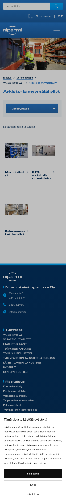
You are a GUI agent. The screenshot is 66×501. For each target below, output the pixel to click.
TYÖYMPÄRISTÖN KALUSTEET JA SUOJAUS (29, 358)
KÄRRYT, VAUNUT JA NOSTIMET (22, 363)
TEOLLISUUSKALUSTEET (17, 353)
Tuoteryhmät (19, 108)
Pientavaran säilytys (14, 391)
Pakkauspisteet (12, 405)
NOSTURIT (9, 367)
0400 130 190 (16, 305)
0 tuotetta (49, 16)
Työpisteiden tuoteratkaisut (18, 400)
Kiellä (33, 484)
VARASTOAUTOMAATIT (17, 339)
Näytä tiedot (33, 494)
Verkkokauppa (24, 77)
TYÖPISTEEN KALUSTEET (18, 349)
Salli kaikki (33, 473)
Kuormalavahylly (12, 386)
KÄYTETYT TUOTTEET (16, 372)
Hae (56, 6)
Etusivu (7, 77)
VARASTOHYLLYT (13, 83)
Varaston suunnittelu (15, 396)
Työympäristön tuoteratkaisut (20, 410)
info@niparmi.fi (17, 312)
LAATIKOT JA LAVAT (15, 344)
